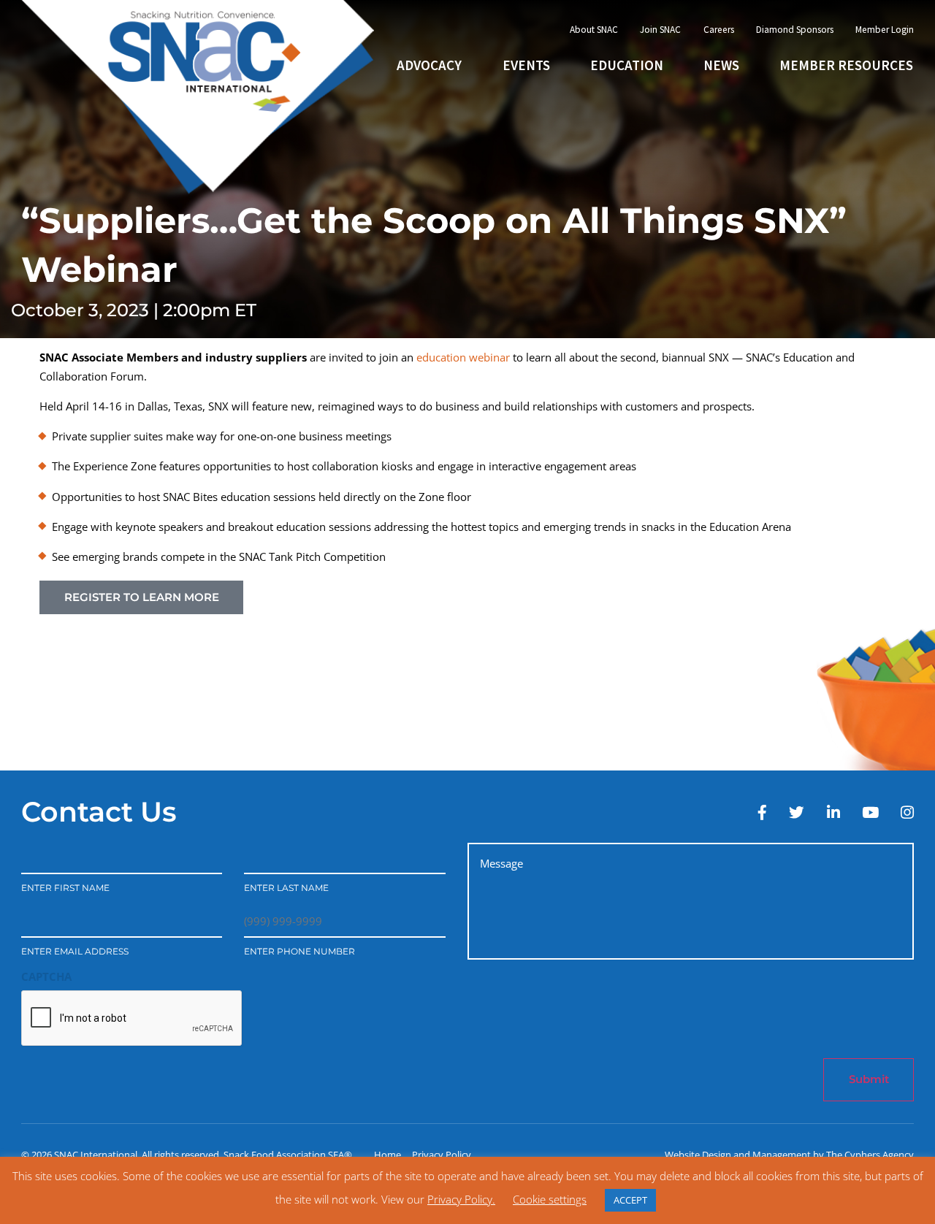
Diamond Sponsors (794, 29)
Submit (869, 1079)
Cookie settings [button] (550, 1199)
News (721, 65)
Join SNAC (660, 29)
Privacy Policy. (461, 1199)
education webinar (463, 357)
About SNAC (594, 29)
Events (526, 65)
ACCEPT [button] (630, 1199)
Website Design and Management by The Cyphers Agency (789, 1154)
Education (626, 65)
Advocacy (429, 65)
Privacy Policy (441, 1154)
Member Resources (846, 65)
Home (387, 1154)
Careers (718, 29)
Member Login (884, 29)
